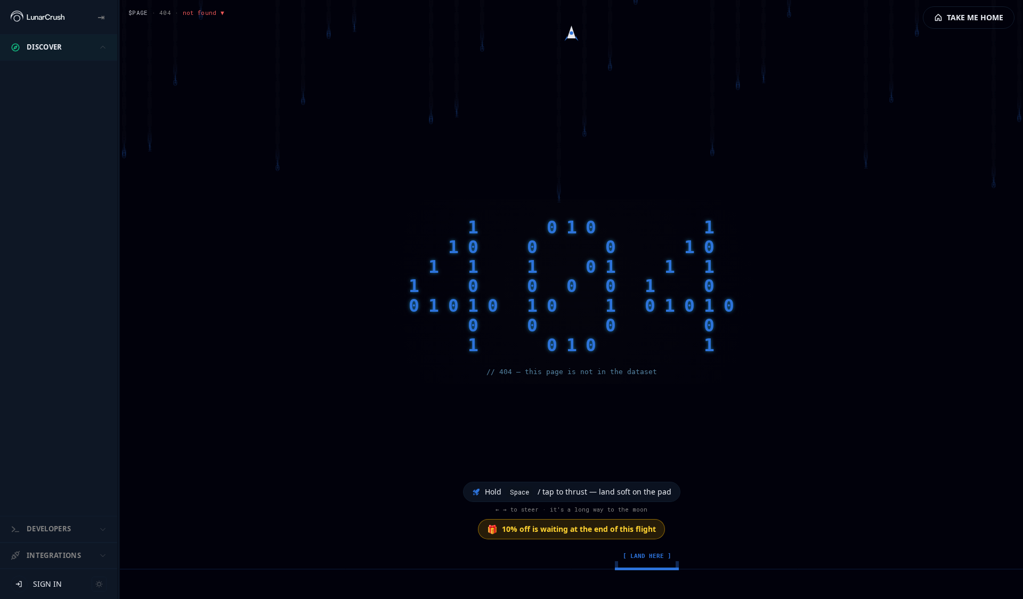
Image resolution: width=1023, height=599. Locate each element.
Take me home (975, 17)
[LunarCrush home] (37, 17)
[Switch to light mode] (99, 584)
